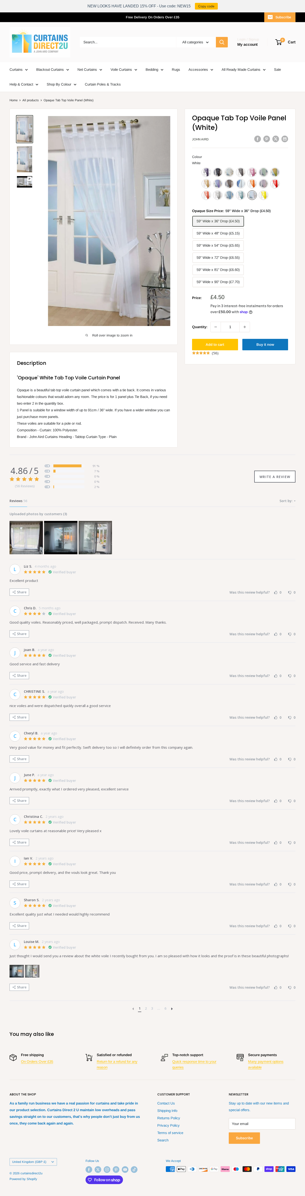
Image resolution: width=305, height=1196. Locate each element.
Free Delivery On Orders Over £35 (152, 17)
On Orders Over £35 (37, 1061)
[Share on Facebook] (257, 138)
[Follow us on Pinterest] (116, 1169)
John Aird (200, 139)
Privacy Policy (168, 1125)
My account (247, 44)
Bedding (152, 69)
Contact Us (166, 1103)
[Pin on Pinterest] (266, 138)
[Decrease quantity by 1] (216, 327)
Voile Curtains (121, 69)
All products (30, 100)
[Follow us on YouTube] (125, 1169)
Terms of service (170, 1133)
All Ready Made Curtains (241, 69)
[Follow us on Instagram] (107, 1169)
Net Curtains (87, 69)
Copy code (206, 6)
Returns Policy (168, 1118)
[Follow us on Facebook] (89, 1169)
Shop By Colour (59, 84)
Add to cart (215, 344)
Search (162, 1140)
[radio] (206, 172)
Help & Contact (21, 84)
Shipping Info (167, 1111)
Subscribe (283, 17)
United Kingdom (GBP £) (29, 1162)
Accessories (198, 69)
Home (14, 100)
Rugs (176, 69)
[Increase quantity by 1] (245, 327)
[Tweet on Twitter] (275, 138)
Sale (277, 69)
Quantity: (200, 327)
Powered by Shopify (23, 1179)
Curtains (16, 69)
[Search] (222, 42)
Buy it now (265, 344)
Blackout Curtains (50, 69)
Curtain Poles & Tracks (103, 84)
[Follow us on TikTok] (134, 1169)
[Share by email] (284, 138)
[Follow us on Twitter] (98, 1169)
